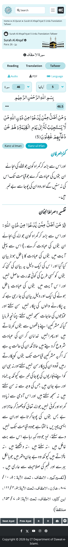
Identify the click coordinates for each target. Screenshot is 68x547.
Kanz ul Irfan (36, 146)
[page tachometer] (57, 521)
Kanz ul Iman (13, 146)
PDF (34, 76)
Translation (34, 66)
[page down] (47, 521)
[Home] (8, 10)
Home (7, 20)
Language (57, 76)
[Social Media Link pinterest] (46, 531)
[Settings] (60, 10)
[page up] (38, 521)
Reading (12, 66)
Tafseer (55, 66)
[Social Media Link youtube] (34, 531)
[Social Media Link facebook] (22, 531)
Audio (14, 76)
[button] (7, 106)
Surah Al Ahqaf (13, 40)
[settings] (65, 521)
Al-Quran (17, 20)
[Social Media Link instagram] (40, 531)
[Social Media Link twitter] (27, 531)
